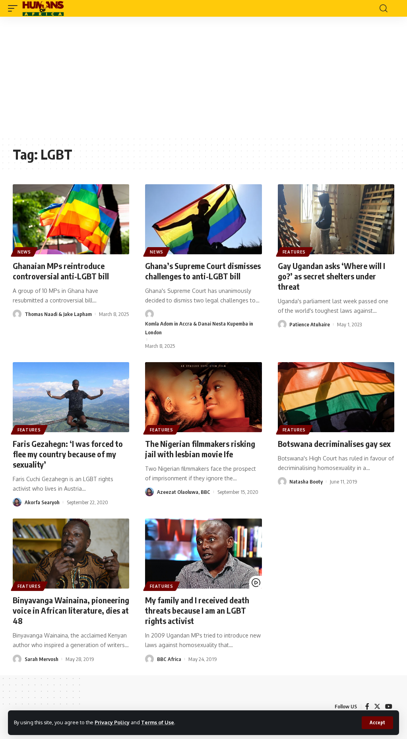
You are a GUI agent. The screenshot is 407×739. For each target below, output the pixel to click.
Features (294, 252)
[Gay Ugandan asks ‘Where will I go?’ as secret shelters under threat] (336, 219)
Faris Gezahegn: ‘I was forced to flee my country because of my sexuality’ (68, 454)
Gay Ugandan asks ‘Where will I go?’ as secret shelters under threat (331, 276)
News (24, 252)
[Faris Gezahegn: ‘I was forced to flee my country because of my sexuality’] (71, 397)
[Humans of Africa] (43, 8)
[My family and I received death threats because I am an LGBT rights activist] (203, 554)
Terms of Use (157, 722)
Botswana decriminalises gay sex (334, 443)
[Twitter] (377, 706)
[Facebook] (367, 706)
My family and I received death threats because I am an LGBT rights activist (197, 610)
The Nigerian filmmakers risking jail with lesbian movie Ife (200, 449)
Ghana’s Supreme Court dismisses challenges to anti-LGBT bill (203, 271)
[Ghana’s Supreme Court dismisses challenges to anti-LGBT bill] (203, 219)
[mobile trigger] (14, 8)
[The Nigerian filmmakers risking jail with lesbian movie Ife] (203, 397)
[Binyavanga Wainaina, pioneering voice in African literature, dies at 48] (71, 554)
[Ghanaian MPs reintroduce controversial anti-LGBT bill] (71, 219)
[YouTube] (388, 706)
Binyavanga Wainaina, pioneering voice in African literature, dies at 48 (71, 610)
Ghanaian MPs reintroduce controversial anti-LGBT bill (61, 271)
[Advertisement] (203, 76)
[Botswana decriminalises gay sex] (336, 397)
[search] (384, 8)
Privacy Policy (112, 722)
